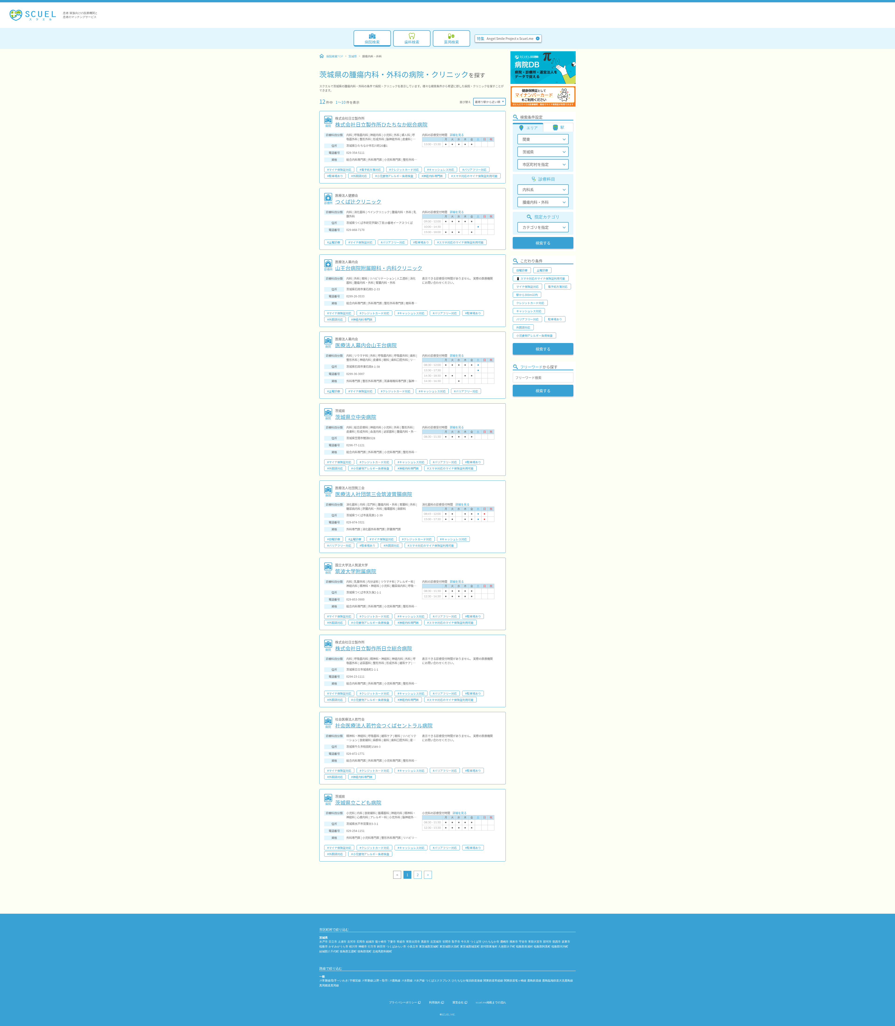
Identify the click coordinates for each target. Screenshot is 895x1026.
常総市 (401, 941)
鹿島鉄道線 (534, 980)
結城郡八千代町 (329, 951)
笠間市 (446, 941)
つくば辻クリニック (358, 201)
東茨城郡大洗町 (449, 946)
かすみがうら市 (338, 946)
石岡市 (361, 941)
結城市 (370, 941)
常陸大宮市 (535, 941)
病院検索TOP (334, 56)
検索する (543, 243)
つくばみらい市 (396, 946)
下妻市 (391, 941)
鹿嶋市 (504, 941)
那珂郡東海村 (489, 946)
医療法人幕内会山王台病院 (366, 345)
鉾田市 (381, 946)
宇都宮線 (355, 980)
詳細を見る (457, 135)
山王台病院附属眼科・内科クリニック (378, 267)
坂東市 (566, 941)
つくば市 (476, 941)
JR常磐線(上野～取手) (375, 980)
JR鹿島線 (394, 980)
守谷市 (523, 941)
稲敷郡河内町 (559, 946)
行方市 (372, 946)
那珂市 (547, 941)
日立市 (333, 941)
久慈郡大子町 (506, 946)
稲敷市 (323, 946)
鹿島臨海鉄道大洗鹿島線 (557, 980)
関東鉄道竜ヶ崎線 (515, 980)
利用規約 (434, 1002)
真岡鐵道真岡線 (329, 985)
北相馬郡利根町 (382, 951)
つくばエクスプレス (438, 980)
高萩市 (425, 941)
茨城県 (352, 56)
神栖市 (362, 946)
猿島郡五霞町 (348, 951)
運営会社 (458, 1002)
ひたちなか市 (490, 941)
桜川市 (353, 946)
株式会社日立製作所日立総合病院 (373, 648)
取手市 (456, 941)
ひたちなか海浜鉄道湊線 (467, 980)
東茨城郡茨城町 (429, 946)
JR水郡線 (407, 980)
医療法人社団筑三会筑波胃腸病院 (373, 494)
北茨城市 (435, 941)
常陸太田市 (413, 941)
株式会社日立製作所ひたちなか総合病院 (381, 124)
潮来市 (513, 941)
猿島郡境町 (365, 951)
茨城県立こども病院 (358, 802)
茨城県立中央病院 (355, 416)
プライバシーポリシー (403, 1002)
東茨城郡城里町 (470, 946)
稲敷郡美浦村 (524, 946)
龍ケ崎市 (380, 941)
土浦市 (342, 941)
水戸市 (323, 941)
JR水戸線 (419, 980)
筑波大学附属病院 (355, 571)
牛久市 (465, 941)
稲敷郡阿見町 (542, 946)
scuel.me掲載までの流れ (491, 1002)
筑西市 (556, 941)
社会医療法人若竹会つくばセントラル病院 (384, 725)
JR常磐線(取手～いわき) (334, 980)
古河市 (351, 941)
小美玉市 (412, 946)
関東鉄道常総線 (493, 980)
